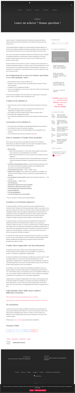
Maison (28, 339)
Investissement (22, 339)
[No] (73, 388)
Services (23, 372)
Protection (63, 102)
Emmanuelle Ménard (19, 342)
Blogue (29, 372)
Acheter (8, 339)
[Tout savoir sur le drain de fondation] (19, 358)
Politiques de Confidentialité (53, 372)
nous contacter (18, 319)
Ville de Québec (60, 106)
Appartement (14, 339)
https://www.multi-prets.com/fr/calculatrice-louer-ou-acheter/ (22, 297)
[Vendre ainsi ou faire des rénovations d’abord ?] (56, 358)
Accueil (17, 372)
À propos (35, 372)
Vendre (60, 104)
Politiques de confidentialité (40, 390)
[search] (71, 5)
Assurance (54, 100)
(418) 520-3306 (57, 155)
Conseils (37, 19)
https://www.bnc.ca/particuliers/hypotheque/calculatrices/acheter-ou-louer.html (26, 300)
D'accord (31, 390)
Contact (41, 372)
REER (35, 133)
